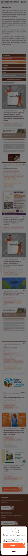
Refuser (14, 551)
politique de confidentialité (11, 541)
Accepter (12, 545)
